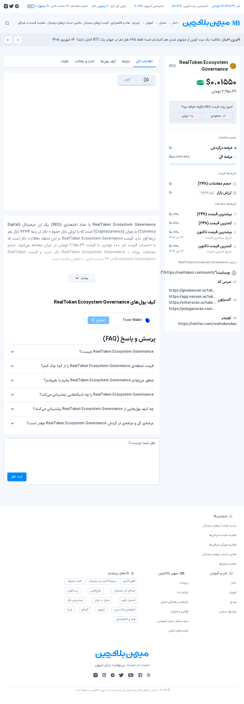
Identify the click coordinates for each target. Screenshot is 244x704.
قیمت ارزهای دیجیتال (96, 23)
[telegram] (17, 6)
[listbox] (98, 23)
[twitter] (11, 6)
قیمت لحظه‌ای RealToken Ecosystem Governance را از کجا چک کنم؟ (97, 366)
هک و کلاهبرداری (120, 23)
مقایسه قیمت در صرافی (31, 23)
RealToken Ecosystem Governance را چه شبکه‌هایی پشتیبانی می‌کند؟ (97, 395)
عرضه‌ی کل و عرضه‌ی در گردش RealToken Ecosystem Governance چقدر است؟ (90, 423)
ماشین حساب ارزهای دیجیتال (64, 23)
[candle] (146, 80)
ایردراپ (136, 23)
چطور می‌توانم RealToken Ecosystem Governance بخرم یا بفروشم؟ (99, 380)
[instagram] (6, 6)
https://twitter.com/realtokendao (207, 324)
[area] (127, 80)
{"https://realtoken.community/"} (189, 273)
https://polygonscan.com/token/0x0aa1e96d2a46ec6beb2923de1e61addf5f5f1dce (193, 309)
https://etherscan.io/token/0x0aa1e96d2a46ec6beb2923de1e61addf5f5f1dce (193, 303)
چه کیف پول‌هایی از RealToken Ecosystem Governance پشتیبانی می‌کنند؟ (93, 409)
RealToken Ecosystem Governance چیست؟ (116, 352)
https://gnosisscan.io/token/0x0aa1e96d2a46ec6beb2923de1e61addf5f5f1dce (193, 291)
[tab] (144, 61)
